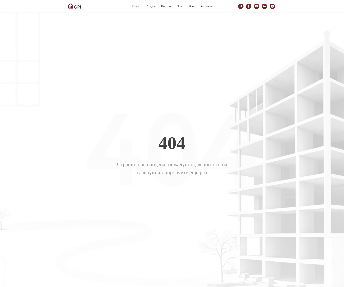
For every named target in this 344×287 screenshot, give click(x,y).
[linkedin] (264, 6)
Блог (192, 6)
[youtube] (256, 6)
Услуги (151, 6)
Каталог (137, 6)
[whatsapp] (272, 6)
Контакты (206, 6)
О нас (180, 6)
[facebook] (248, 6)
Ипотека (166, 6)
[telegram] (240, 6)
